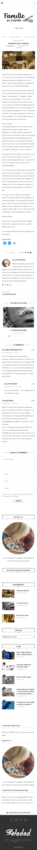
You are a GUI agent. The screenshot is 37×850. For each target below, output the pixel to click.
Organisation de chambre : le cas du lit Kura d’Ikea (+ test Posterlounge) (25, 691)
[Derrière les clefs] (8, 618)
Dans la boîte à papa (23, 677)
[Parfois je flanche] (8, 594)
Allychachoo (10, 46)
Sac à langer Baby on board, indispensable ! (24, 653)
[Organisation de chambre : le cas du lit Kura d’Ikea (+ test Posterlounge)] (8, 692)
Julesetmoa (7, 401)
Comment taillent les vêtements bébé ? (23, 666)
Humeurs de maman (15, 37)
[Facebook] (14, 28)
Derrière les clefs (22, 615)
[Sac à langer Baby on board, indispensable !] (8, 655)
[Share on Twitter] (26, 253)
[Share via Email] (30, 253)
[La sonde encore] (18, 317)
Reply (33, 349)
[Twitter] (17, 28)
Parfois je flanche (22, 590)
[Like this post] (21, 253)
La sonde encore (18, 330)
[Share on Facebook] (23, 253)
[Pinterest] (22, 28)
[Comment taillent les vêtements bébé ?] (8, 668)
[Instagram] (19, 28)
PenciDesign (22, 841)
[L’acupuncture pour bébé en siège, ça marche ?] (8, 705)
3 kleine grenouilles (12, 350)
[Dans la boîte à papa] (8, 680)
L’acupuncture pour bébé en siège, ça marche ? (25, 703)
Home (3, 37)
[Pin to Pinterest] (28, 253)
